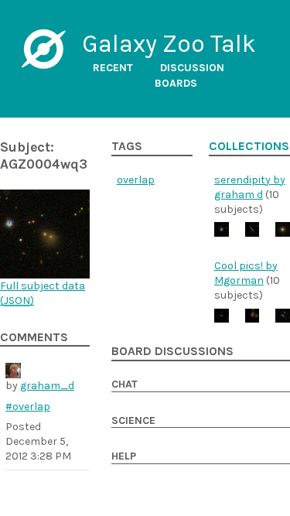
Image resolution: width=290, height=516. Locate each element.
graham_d (47, 385)
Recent (113, 67)
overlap (136, 179)
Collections (249, 146)
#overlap (27, 406)
